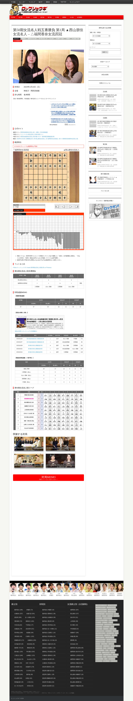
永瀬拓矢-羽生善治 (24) (48, 663)
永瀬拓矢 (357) (18, 613)
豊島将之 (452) (30, 621)
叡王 (51, 593)
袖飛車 (112, 652)
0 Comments (17, 40)
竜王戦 (13, 17)
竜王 (13, 593)
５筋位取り (113, 661)
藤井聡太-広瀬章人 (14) (48, 632)
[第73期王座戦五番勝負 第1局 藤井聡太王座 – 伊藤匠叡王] (92, 127)
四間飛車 (106, 628)
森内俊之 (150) (18, 651)
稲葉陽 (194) (29, 632)
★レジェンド (109, 613)
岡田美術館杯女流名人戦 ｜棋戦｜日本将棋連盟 (34, 132)
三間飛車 (68, 38)
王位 (28, 593)
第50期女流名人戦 (43, 38)
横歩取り (114, 635)
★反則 (104, 616)
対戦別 (55, 2)
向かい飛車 (99, 628)
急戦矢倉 (115, 631)
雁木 (106, 658)
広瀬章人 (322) (30, 636)
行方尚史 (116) (30, 670)
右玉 (112, 626)
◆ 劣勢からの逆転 (100, 607)
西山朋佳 (51, 38)
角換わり (115, 654)
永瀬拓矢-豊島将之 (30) (48, 655)
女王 (89, 593)
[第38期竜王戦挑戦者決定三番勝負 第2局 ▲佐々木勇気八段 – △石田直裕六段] (92, 153)
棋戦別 (48, 2)
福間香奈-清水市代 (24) (76, 651)
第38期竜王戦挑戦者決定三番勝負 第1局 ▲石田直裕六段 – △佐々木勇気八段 (107, 160)
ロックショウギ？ (75, 2)
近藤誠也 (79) (18, 629)
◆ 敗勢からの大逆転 (101, 609)
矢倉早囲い (110, 648)
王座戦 (35, 17)
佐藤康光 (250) (32, 640)
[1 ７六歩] (29, 207)
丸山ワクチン (108, 624)
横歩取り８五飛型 (100, 641)
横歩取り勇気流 (100, 637)
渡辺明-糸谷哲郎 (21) (48, 686)
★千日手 (98, 616)
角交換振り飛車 (75, 38)
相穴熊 (118, 646)
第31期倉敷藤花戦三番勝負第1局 (35, 342)
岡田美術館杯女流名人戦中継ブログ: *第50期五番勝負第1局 (37, 136)
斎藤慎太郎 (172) (19, 640)
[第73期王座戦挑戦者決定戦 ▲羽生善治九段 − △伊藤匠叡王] (92, 136)
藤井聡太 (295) (18, 610)
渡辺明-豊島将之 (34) (48, 667)
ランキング (32, 2)
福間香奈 (23, 38)
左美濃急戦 (108, 631)
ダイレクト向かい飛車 (101, 620)
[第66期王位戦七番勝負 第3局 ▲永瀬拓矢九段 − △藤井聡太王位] (92, 110)
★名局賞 (110, 616)
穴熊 (107, 650)
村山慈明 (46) (18, 678)
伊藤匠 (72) (29, 610)
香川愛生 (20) (74, 625)
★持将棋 (116, 616)
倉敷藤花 (119, 593)
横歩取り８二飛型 (111, 639)
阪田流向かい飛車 (112, 656)
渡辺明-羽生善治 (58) (48, 682)
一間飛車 (98, 622)
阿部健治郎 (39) (18, 682)
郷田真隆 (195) (18, 670)
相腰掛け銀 (99, 648)
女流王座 (97, 593)
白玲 (74, 593)
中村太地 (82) (18, 625)
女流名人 (104, 593)
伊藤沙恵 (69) (74, 636)
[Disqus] (48, 507)
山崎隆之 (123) (30, 655)
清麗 (82, 593)
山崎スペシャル (100, 631)
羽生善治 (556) (30, 651)
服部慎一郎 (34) (18, 648)
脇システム (112, 650)
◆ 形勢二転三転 (111, 607)
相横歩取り (106, 646)
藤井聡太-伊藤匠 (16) (48, 610)
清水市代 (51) (74, 617)
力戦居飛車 (99, 626)
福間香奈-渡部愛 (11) (76, 667)
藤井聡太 (13, 595)
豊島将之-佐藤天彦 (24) (48, 644)
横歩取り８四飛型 (111, 641)
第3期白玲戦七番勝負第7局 (35, 345)
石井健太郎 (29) (18, 644)
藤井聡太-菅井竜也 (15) (48, 625)
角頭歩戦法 (99, 656)
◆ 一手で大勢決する (101, 605)
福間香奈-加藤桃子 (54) (76, 659)
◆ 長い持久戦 (111, 611)
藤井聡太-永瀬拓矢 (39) (48, 617)
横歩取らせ (107, 635)
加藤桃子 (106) (74, 632)
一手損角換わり (113, 620)
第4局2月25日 (71, 276)
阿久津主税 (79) (18, 659)
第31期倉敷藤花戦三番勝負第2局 (35, 338)
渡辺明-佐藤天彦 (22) (48, 670)
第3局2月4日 (60, 276)
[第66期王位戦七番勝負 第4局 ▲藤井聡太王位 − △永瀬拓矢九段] (92, 100)
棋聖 (66, 593)
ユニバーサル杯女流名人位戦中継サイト (32, 134)
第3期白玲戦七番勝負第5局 (35, 352)
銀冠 (105, 656)
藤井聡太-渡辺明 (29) (48, 621)
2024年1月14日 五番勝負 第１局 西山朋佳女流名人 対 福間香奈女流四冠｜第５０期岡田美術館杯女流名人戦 (47, 138)
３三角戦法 (99, 661)
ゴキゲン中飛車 (107, 618)
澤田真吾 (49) (18, 636)
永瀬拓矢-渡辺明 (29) (48, 659)
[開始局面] (29, 205)
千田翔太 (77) (29, 625)
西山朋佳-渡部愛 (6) (75, 682)
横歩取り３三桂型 (100, 639)
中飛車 (110, 622)
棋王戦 (42, 17)
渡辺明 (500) (17, 617)
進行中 (40, 2)
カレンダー (22, 2)
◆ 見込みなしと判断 (101, 611)
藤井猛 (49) (29, 674)
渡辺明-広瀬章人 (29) (48, 674)
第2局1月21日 (48, 276)
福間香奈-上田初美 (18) (76, 655)
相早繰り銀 (99, 646)
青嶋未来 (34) (31, 648)
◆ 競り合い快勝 (112, 609)
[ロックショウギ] (29, 15)
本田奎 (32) (30, 686)
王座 (36, 593)
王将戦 (57, 17)
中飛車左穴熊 (99, 624)
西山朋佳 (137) (74, 613)
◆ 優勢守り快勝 (60, 38)
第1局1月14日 (37, 276)
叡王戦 (50, 17)
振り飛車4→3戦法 (100, 633)
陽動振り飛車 (99, 658)
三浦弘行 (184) (18, 655)
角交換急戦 (99, 654)
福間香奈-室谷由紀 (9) (76, 670)
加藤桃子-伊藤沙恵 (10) (76, 686)
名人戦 (20, 17)
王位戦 (28, 17)
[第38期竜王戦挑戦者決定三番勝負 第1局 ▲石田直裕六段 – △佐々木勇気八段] (92, 164)
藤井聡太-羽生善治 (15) (48, 636)
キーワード (92, 47)
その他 (72, 17)
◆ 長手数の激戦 (100, 613)
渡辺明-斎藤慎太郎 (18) (48, 678)
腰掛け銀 (98, 652)
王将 (59, 593)
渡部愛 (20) (73, 640)
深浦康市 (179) (30, 667)
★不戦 (116, 613)
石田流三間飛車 (100, 650)
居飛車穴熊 (112, 628)
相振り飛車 (104, 643)
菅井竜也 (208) (18, 632)
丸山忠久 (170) (31, 659)
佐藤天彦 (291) (30, 613)
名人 (21, 593)
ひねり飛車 (99, 618)
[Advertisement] (88, 9)
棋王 (44, 593)
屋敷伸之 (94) (18, 663)
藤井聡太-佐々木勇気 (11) (49, 629)
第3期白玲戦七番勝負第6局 (35, 348)
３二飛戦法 (106, 661)
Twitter (63, 2)
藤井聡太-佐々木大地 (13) (49, 640)
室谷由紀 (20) (74, 644)
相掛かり (111, 643)
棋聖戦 (64, 17)
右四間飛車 (106, 626)
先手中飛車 (116, 624)
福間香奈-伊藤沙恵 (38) (76, 663)
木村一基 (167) (30, 663)
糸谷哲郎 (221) (30, 629)
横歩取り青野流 (109, 637)
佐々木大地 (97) (18, 686)
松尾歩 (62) (29, 678)
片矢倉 (98, 643)
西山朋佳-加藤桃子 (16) (76, 674)
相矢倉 (112, 646)
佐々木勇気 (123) (30, 617)
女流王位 (112, 593)
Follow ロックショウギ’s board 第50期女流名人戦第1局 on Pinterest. (32, 267)
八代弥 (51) (30, 682)
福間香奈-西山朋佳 (32, 38)
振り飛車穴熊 (110, 633)
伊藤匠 (51, 595)
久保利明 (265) (18, 674)
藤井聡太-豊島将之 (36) (48, 613)
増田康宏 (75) (18, 621)
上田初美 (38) (74, 621)
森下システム (99, 635)
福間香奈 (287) (74, 610)
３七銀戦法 (111, 658)
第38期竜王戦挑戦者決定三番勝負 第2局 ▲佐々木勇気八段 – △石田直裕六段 (107, 149)
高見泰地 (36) (31, 644)
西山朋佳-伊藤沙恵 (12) (76, 678)
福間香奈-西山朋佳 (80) (76, 648)
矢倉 (105, 648)
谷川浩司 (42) (18, 667)
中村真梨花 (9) (74, 629)
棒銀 (116, 633)
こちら (72, 693)
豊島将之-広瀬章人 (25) (48, 648)
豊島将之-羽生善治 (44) (48, 651)
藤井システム (106, 652)
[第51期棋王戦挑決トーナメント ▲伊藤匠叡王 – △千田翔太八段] (92, 183)
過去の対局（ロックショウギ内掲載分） (26, 331)
